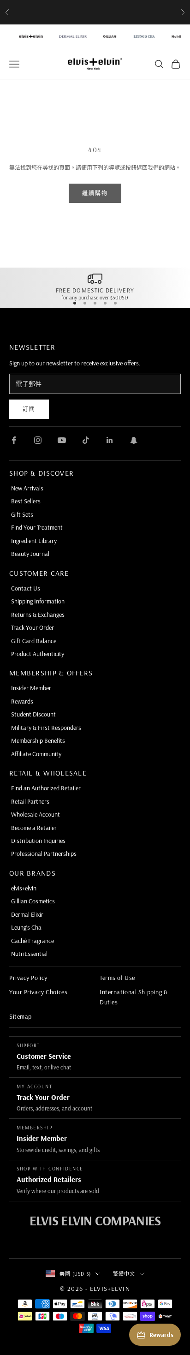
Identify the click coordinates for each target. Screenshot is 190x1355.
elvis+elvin (23, 888)
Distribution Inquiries (38, 840)
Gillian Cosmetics (33, 901)
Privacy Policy (28, 977)
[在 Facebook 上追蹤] (13, 440)
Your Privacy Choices (38, 992)
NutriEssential (29, 953)
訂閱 (29, 409)
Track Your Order (32, 627)
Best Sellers (26, 501)
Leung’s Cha (26, 927)
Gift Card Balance (33, 641)
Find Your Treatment (37, 527)
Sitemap (20, 1016)
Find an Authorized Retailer (46, 788)
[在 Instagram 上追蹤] (37, 440)
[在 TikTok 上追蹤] (85, 440)
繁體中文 (124, 1274)
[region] (95, 286)
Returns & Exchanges (38, 614)
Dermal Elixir (27, 914)
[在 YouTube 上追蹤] (61, 440)
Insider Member (31, 688)
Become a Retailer (34, 828)
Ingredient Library (34, 541)
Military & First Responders (46, 727)
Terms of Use (117, 977)
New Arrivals (27, 488)
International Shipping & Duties (133, 997)
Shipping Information (38, 601)
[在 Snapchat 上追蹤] (133, 440)
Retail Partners (30, 801)
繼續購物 (95, 193)
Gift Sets (22, 514)
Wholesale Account (35, 814)
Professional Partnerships (44, 853)
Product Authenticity (37, 654)
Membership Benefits (38, 740)
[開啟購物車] (176, 64)
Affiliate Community (36, 754)
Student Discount (33, 714)
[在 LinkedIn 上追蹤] (109, 440)
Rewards (22, 701)
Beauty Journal (30, 553)
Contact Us (25, 588)
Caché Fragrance (32, 941)
